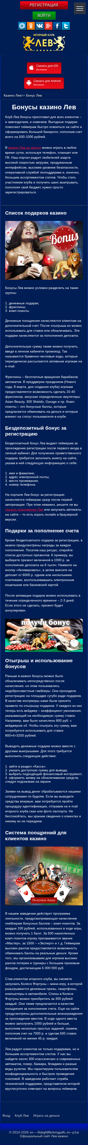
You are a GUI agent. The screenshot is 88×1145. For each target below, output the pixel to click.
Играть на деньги (46, 1115)
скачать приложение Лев (24, 509)
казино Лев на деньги (24, 147)
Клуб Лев (22, 1115)
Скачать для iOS (47, 67)
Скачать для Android (47, 82)
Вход (6, 1115)
